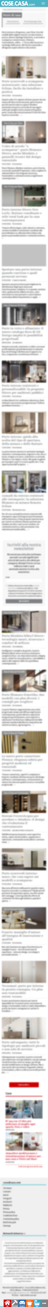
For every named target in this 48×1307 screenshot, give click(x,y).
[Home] (18, 3)
